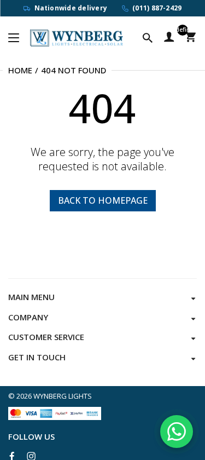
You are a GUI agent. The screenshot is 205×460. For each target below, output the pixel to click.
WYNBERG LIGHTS (62, 396)
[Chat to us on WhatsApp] (176, 431)
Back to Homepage (103, 200)
